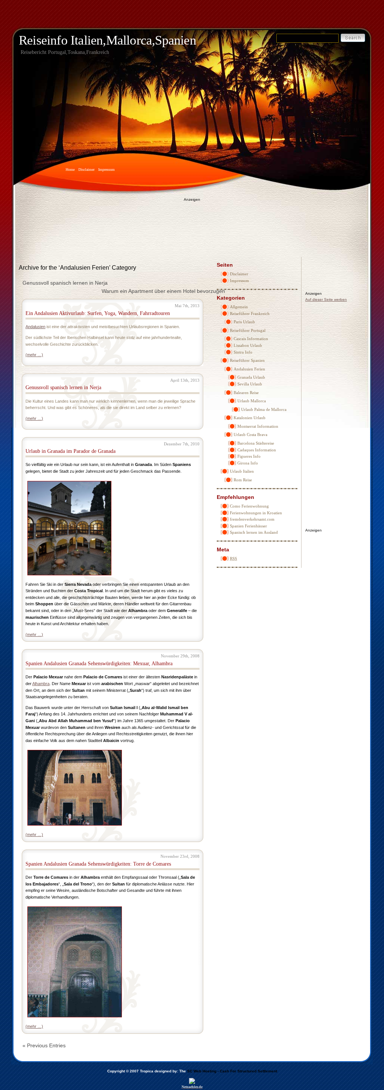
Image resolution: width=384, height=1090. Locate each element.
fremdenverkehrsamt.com (252, 519)
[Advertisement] (192, 223)
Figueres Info (249, 456)
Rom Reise (243, 480)
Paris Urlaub (244, 322)
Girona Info (247, 463)
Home (70, 169)
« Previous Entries (44, 1045)
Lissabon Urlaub (248, 345)
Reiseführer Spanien (247, 360)
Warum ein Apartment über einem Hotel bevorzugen (163, 291)
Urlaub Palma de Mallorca (263, 409)
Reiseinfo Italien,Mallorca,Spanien (107, 40)
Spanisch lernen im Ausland (254, 532)
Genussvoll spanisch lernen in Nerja (65, 283)
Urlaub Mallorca (251, 401)
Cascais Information (251, 338)
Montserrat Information (257, 426)
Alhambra (41, 683)
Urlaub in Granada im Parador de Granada (71, 451)
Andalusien (35, 326)
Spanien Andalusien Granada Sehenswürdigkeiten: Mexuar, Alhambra (99, 663)
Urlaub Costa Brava (250, 434)
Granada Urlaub (251, 377)
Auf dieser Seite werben (326, 299)
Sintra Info (243, 352)
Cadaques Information (256, 450)
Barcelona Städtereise (255, 443)
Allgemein (239, 307)
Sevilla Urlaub (249, 384)
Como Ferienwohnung (249, 506)
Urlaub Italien (242, 471)
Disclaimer (86, 169)
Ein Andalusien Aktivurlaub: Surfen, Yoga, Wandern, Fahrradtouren (98, 313)
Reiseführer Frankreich (250, 313)
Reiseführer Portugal (248, 330)
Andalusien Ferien (249, 369)
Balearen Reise (246, 392)
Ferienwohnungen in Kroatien (256, 513)
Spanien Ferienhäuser (248, 526)
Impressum (106, 169)
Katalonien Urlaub (250, 417)
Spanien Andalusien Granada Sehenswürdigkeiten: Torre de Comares (98, 864)
